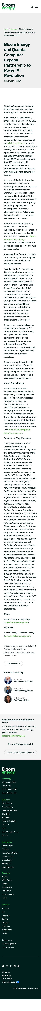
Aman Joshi (18, 679)
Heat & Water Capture (10, 853)
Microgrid (5, 849)
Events (4, 933)
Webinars (5, 884)
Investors (5, 923)
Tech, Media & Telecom (10, 832)
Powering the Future (9, 789)
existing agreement (16, 143)
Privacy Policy (6, 975)
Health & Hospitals (8, 821)
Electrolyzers (6, 864)
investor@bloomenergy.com (18, 636)
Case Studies (7, 887)
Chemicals (6, 814)
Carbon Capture (8, 857)
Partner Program (8, 944)
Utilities (4, 835)
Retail (4, 828)
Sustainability (7, 930)
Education (5, 818)
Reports (5, 877)
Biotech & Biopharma (9, 810)
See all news (12, 663)
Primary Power (7, 846)
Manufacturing (7, 807)
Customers (6, 940)
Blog (3, 912)
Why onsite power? (9, 782)
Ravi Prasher (18, 689)
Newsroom (13, 29)
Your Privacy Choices (8, 982)
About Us (5, 908)
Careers (5, 919)
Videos (4, 898)
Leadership (6, 915)
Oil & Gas (5, 825)
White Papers (7, 880)
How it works (6, 786)
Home (6, 29)
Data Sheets (6, 891)
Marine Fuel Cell (8, 867)
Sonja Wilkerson (19, 698)
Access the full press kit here (19, 752)
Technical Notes (8, 894)
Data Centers (7, 803)
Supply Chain (7, 947)
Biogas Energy (7, 860)
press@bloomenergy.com (16, 622)
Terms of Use (6, 972)
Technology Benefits (9, 793)
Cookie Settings (7, 979)
